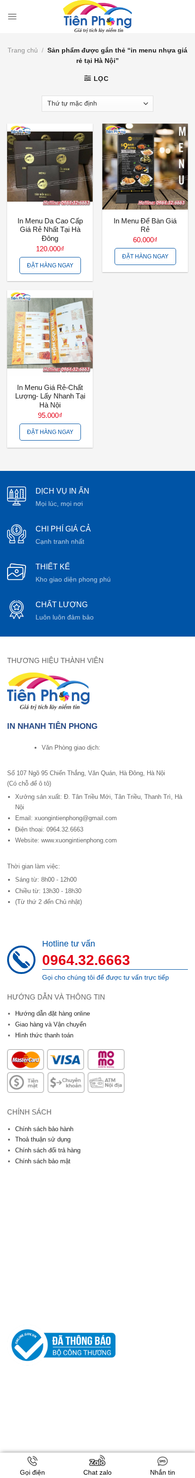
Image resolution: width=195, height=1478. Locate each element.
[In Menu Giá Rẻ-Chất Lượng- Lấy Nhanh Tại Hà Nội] (50, 333)
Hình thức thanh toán (44, 1035)
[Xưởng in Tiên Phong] (97, 16)
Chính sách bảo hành (44, 1129)
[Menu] (12, 16)
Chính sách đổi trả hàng (47, 1150)
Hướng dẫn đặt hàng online (52, 1013)
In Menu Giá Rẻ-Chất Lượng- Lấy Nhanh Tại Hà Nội (50, 396)
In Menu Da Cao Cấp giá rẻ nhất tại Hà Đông (50, 230)
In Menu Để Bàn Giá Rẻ (145, 225)
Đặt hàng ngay (50, 265)
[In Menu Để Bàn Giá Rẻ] (145, 166)
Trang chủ (23, 50)
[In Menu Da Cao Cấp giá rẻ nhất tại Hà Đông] (50, 166)
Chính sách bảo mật (43, 1161)
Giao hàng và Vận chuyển (50, 1024)
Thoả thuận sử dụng (43, 1139)
